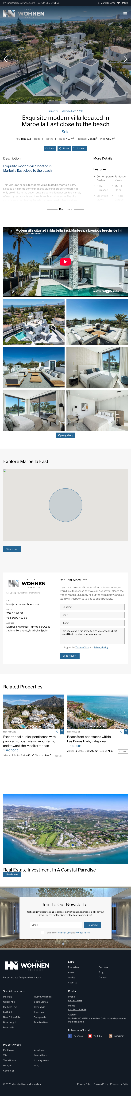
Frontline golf (9, 1022)
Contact (81, 148)
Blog (101, 972)
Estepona (39, 1012)
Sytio (125, 1084)
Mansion (7, 1065)
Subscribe (93, 925)
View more (11, 549)
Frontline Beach (42, 1022)
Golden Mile (9, 1001)
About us (72, 982)
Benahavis (39, 1007)
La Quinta (8, 1012)
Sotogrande (40, 1017)
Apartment (39, 1050)
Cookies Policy (100, 1084)
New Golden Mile (11, 1017)
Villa (5, 1055)
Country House (41, 1060)
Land (36, 1065)
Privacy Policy (101, 647)
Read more (65, 209)
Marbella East (10, 1007)
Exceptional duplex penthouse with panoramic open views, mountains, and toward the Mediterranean (29, 741)
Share (66, 148)
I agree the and (86, 647)
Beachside (8, 1027)
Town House (9, 1060)
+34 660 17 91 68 (77, 1009)
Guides (71, 977)
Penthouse (8, 1050)
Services (103, 967)
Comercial (8, 1070)
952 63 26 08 (75, 1000)
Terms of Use (82, 647)
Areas (71, 972)
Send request (69, 655)
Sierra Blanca (41, 1001)
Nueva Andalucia (43, 996)
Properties (73, 967)
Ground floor (40, 1055)
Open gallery (65, 435)
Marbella (7, 996)
